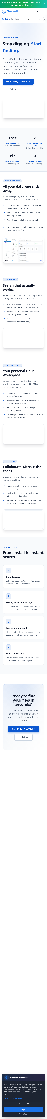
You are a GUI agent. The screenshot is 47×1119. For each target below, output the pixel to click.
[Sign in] (37, 11)
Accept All (23, 1109)
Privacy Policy (23, 1114)
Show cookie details (15, 1098)
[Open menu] (42, 11)
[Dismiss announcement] (44, 4)
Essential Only (23, 1104)
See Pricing (11, 89)
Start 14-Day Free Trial (16, 81)
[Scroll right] (44, 19)
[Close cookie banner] (42, 1077)
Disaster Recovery (33, 19)
